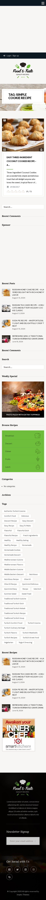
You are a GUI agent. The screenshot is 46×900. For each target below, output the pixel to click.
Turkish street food (31, 638)
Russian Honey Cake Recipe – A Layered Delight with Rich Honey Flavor (28, 292)
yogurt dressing (25, 642)
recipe (25, 589)
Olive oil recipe (10, 584)
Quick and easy (10, 589)
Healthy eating (22, 540)
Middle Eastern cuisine (13, 569)
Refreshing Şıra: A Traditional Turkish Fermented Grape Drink (27, 337)
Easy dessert (27, 521)
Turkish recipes (10, 638)
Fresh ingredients (30, 535)
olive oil (27, 579)
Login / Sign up (12, 55)
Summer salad (10, 594)
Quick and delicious (30, 584)
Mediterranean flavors (13, 565)
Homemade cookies (12, 550)
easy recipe (9, 526)
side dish (37, 589)
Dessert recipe (10, 521)
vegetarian (8, 642)
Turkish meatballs (30, 633)
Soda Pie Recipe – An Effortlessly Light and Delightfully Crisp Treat (28, 323)
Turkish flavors (10, 633)
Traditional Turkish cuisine (15, 599)
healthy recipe (10, 545)
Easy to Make (25, 526)
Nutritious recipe (11, 579)
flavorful (8, 531)
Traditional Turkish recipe (14, 613)
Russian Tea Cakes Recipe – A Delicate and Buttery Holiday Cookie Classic (28, 307)
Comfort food (10, 516)
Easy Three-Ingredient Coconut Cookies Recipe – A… (21, 161)
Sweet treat (26, 594)
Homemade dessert (12, 555)
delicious (25, 516)
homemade (26, 545)
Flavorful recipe (11, 535)
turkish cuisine (34, 623)
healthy (7, 540)
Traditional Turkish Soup (14, 618)
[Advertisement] (23, 29)
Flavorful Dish (23, 531)
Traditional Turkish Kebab (14, 608)
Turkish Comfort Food (13, 623)
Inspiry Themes (23, 894)
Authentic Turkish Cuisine (14, 511)
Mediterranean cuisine (13, 560)
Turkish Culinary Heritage (14, 628)
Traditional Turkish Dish (14, 603)
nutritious (33, 574)
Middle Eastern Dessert (14, 574)
